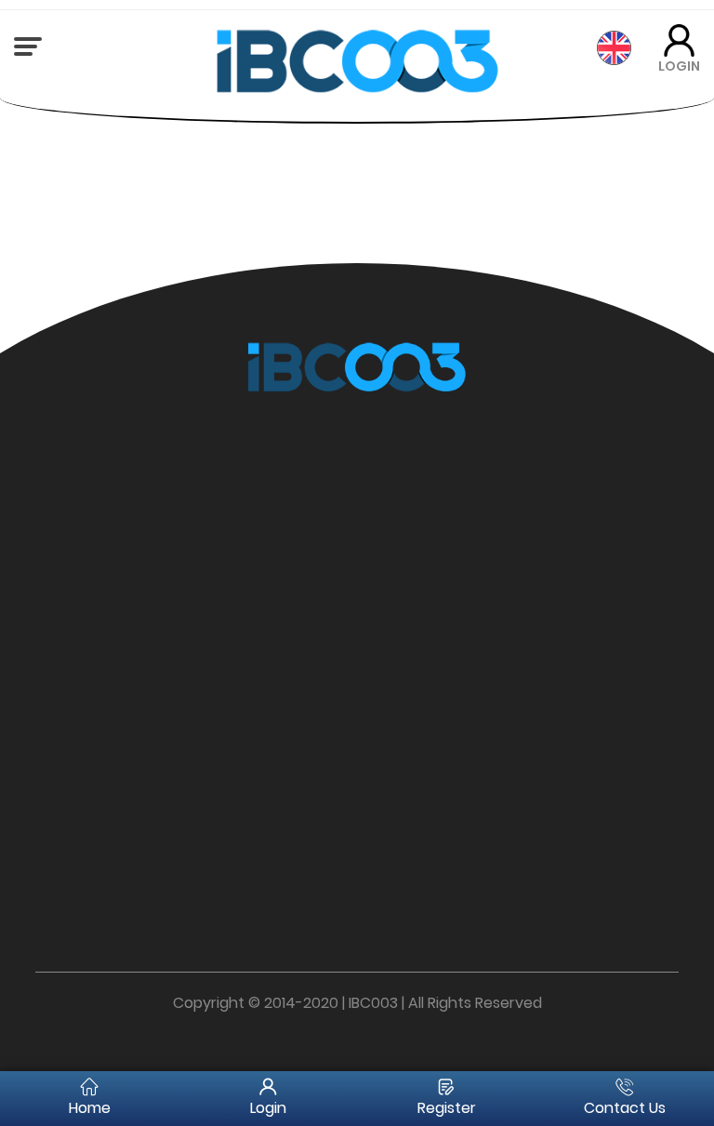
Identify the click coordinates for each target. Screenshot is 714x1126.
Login (268, 1108)
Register (446, 1108)
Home (90, 1108)
